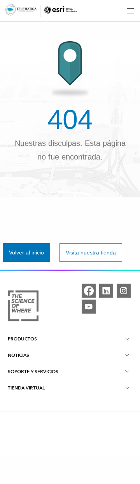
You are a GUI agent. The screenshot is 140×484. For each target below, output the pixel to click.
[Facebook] (89, 291)
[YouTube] (89, 307)
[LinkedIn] (106, 291)
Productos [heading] (22, 339)
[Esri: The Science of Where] (23, 307)
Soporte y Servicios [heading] (33, 371)
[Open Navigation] (130, 11)
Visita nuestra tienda (91, 252)
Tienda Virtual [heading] (26, 388)
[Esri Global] (21, 11)
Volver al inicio (26, 252)
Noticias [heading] (18, 355)
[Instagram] (124, 291)
